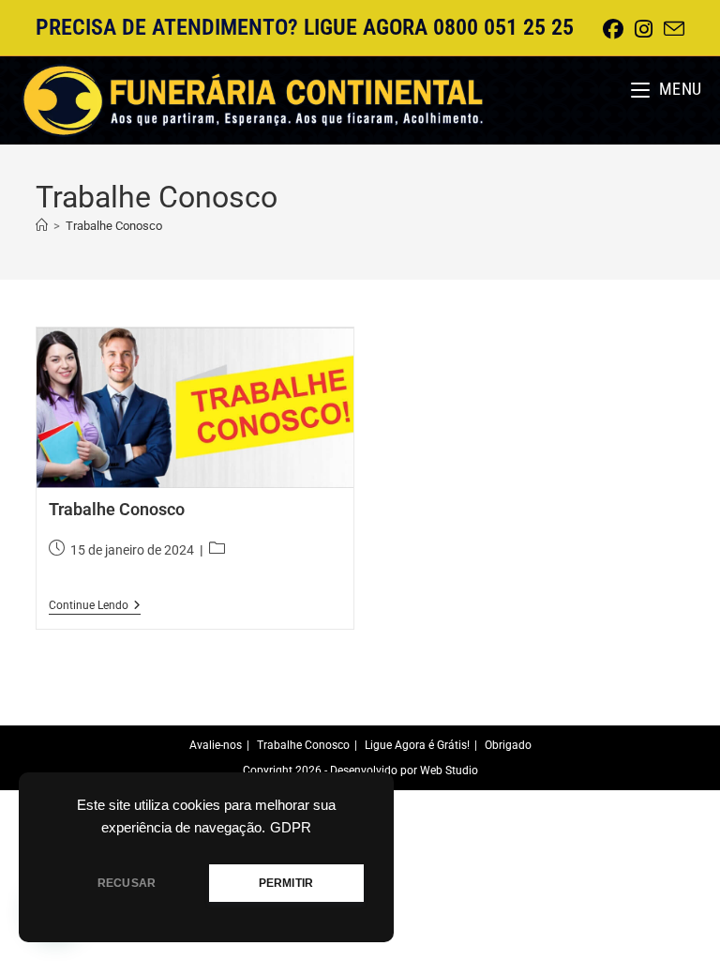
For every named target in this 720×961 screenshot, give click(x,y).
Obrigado (508, 745)
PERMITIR (286, 883)
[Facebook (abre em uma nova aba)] (613, 29)
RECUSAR (127, 883)
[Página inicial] (42, 226)
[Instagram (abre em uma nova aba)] (643, 29)
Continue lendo (95, 607)
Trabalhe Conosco (114, 226)
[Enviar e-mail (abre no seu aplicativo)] (671, 29)
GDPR (290, 827)
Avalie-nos (215, 745)
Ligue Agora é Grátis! (417, 745)
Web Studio (449, 770)
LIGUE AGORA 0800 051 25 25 (439, 27)
